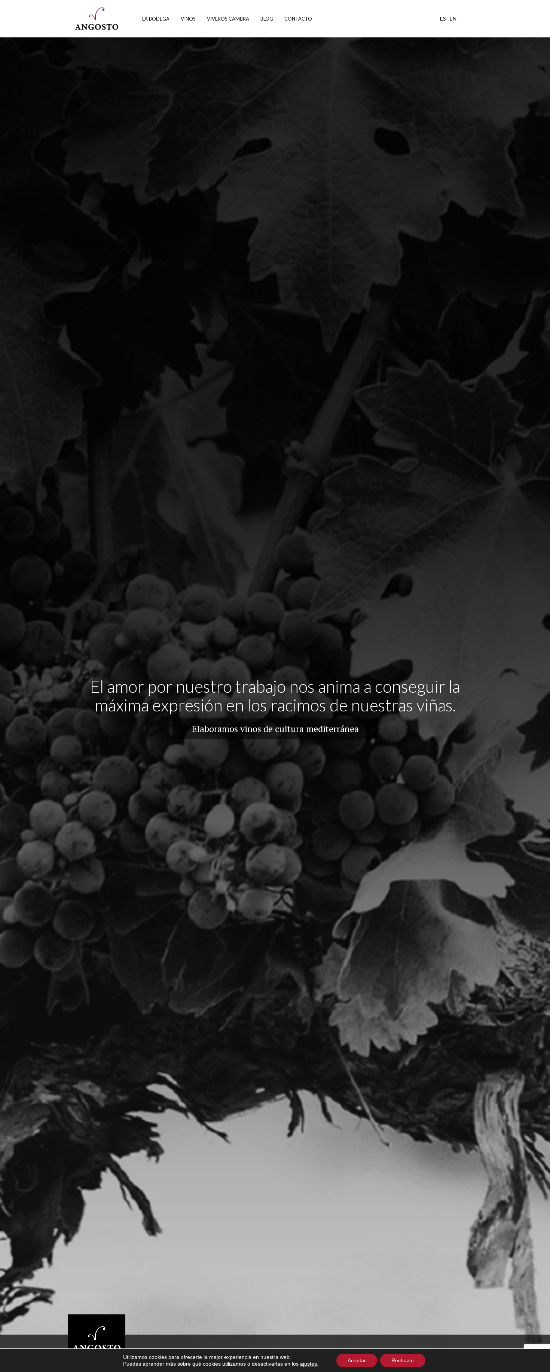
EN (453, 18)
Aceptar (357, 1360)
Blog (266, 19)
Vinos (188, 19)
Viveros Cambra (228, 19)
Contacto (298, 19)
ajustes (308, 1364)
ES (443, 18)
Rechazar (402, 1360)
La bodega (155, 19)
